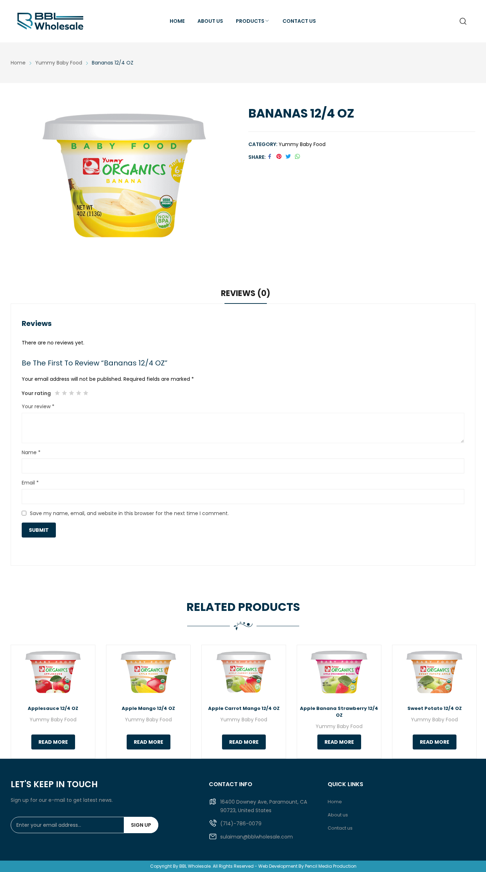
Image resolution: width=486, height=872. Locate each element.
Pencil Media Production (330, 866)
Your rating (36, 393)
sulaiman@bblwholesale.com (256, 836)
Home (335, 801)
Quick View (53, 672)
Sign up (141, 825)
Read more (53, 742)
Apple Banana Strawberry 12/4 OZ (339, 711)
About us (338, 814)
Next (466, 702)
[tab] (245, 294)
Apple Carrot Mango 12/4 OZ (244, 708)
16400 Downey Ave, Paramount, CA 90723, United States (263, 806)
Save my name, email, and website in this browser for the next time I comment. (129, 513)
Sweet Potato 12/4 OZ (434, 708)
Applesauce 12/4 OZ (53, 708)
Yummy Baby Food (302, 144)
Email (30, 482)
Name (31, 452)
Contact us (340, 828)
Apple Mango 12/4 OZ (148, 708)
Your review (38, 406)
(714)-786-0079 (241, 823)
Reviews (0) (245, 293)
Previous (19, 702)
